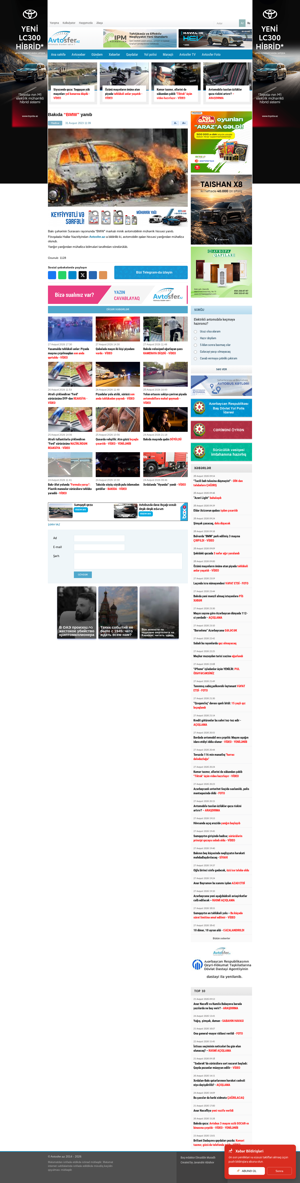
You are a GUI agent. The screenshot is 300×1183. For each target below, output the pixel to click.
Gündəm (97, 55)
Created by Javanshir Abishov (197, 1162)
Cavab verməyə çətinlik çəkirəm (218, 358)
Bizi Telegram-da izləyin (154, 272)
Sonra (279, 1171)
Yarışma (54, 22)
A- (175, 123)
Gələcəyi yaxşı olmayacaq (215, 351)
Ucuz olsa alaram (210, 331)
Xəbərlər (114, 54)
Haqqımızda (86, 22)
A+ (184, 123)
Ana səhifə (58, 54)
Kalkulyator (69, 22)
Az (242, 23)
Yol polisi (150, 54)
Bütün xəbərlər (221, 938)
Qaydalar (132, 54)
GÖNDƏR (83, 574)
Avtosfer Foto (211, 54)
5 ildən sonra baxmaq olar (215, 345)
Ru (248, 23)
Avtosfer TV (187, 54)
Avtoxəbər (78, 55)
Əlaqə (99, 22)
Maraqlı (168, 55)
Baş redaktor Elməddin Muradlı (198, 1157)
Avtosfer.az (97, 236)
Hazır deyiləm (208, 338)
